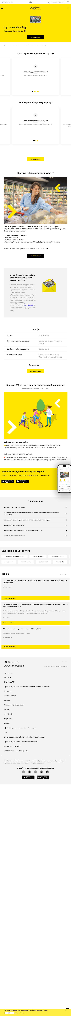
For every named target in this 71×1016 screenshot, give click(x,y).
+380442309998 (14, 666)
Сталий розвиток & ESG (12, 746)
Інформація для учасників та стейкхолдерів (20, 728)
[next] (4, 45)
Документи (8, 719)
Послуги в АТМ (9, 682)
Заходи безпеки (10, 696)
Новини (6, 723)
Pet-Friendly (8, 714)
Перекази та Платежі (57, 2)
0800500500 (11, 662)
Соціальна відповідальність (14, 705)
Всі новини (63, 574)
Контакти (7, 677)
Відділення (8, 691)
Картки (21, 45)
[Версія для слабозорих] (31, 2)
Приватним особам (12, 45)
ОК (9, 1013)
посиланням (29, 305)
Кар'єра (6, 709)
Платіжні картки (29, 45)
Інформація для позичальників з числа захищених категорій (26, 686)
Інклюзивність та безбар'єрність (16, 751)
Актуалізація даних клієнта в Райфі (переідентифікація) (24, 737)
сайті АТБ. (44, 248)
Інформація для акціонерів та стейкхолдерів (20, 742)
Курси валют (8, 673)
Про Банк (7, 700)
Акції (5, 732)
